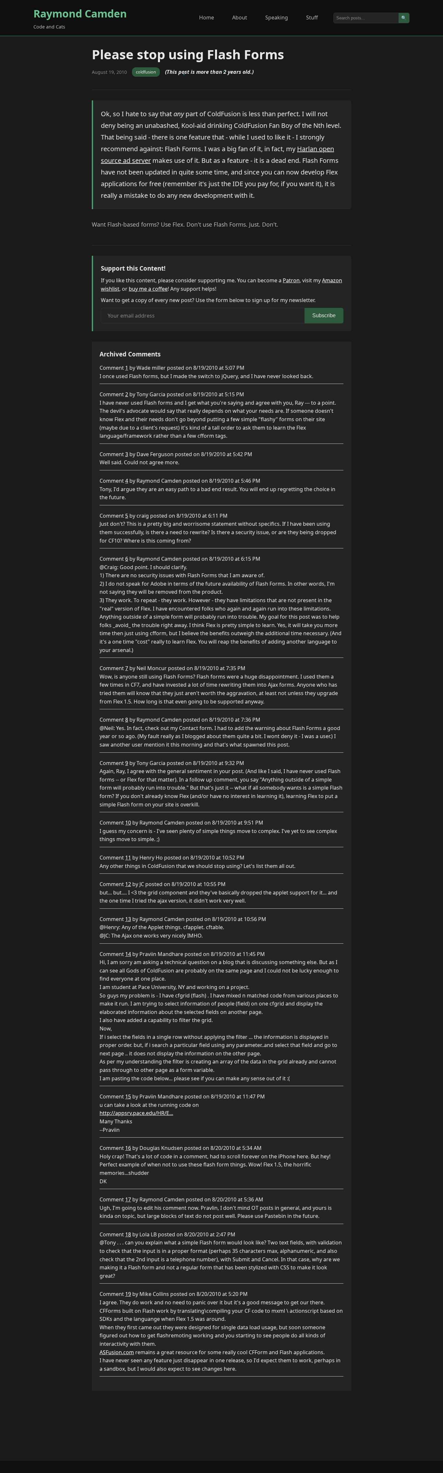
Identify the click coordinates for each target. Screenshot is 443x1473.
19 (128, 1294)
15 (128, 1096)
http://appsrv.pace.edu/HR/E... (136, 1113)
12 (128, 884)
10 (128, 822)
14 (128, 954)
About (239, 17)
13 (128, 919)
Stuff (312, 17)
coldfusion (146, 72)
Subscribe (324, 315)
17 (128, 1199)
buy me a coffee (148, 288)
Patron (291, 280)
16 (128, 1148)
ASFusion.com (117, 1352)
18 (128, 1234)
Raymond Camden (80, 13)
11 (128, 857)
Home (206, 17)
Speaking (276, 17)
